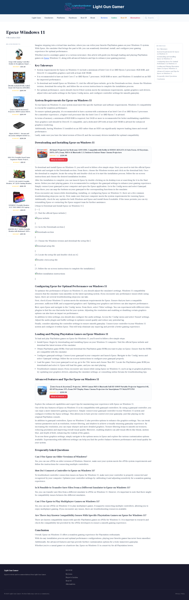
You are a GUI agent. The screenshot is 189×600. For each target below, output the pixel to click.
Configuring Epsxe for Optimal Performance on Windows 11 (167, 63)
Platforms (61, 18)
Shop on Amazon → (58, 160)
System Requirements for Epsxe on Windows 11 (168, 53)
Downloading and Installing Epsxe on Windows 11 (166, 58)
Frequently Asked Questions (167, 76)
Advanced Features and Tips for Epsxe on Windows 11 (168, 72)
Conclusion (161, 79)
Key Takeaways (162, 49)
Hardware (73, 18)
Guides (114, 18)
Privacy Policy (180, 594)
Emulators (48, 18)
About (92, 18)
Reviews (104, 18)
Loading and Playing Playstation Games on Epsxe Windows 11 (168, 68)
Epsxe (46, 58)
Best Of (84, 18)
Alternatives (135, 18)
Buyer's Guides (72, 577)
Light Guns (36, 18)
